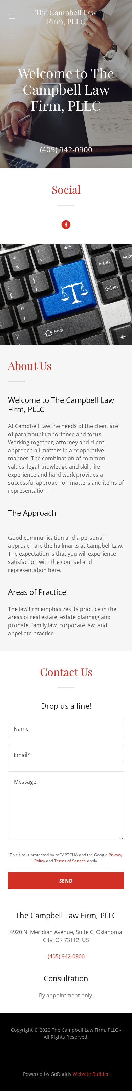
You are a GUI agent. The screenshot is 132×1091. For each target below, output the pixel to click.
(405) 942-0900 (66, 149)
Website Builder (91, 1074)
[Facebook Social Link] (66, 224)
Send (66, 880)
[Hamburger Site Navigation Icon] (15, 17)
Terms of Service (70, 861)
